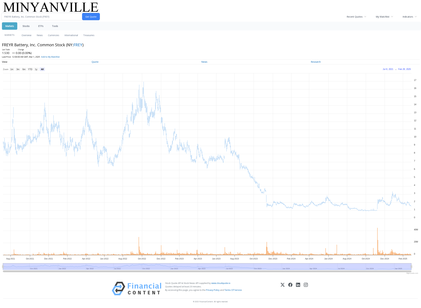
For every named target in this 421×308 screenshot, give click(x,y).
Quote (95, 61)
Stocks (26, 26)
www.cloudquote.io (220, 283)
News (40, 35)
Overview (26, 35)
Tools (55, 26)
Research (316, 61)
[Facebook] (290, 288)
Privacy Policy (213, 289)
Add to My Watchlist (50, 56)
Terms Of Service (233, 289)
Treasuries (88, 35)
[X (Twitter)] (282, 288)
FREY (78, 44)
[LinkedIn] (298, 288)
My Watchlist (382, 16)
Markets (9, 26)
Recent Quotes (355, 16)
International (71, 35)
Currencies (53, 35)
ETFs (40, 26)
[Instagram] (305, 288)
